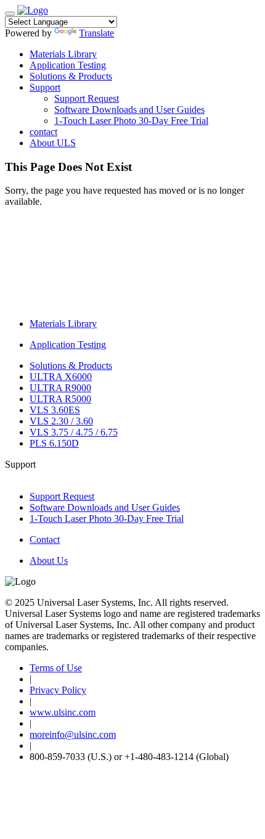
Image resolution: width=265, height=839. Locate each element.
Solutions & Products (71, 76)
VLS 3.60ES (55, 410)
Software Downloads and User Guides (129, 109)
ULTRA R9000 (60, 387)
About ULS (53, 143)
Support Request (86, 98)
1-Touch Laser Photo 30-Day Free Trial (131, 120)
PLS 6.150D (54, 443)
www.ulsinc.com (63, 712)
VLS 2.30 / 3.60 (61, 421)
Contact (45, 539)
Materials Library (63, 54)
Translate (96, 33)
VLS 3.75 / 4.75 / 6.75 (74, 432)
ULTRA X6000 (61, 376)
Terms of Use (56, 668)
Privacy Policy (58, 690)
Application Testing (68, 65)
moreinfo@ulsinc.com (73, 734)
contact (43, 131)
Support (45, 87)
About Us (49, 560)
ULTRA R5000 (60, 399)
